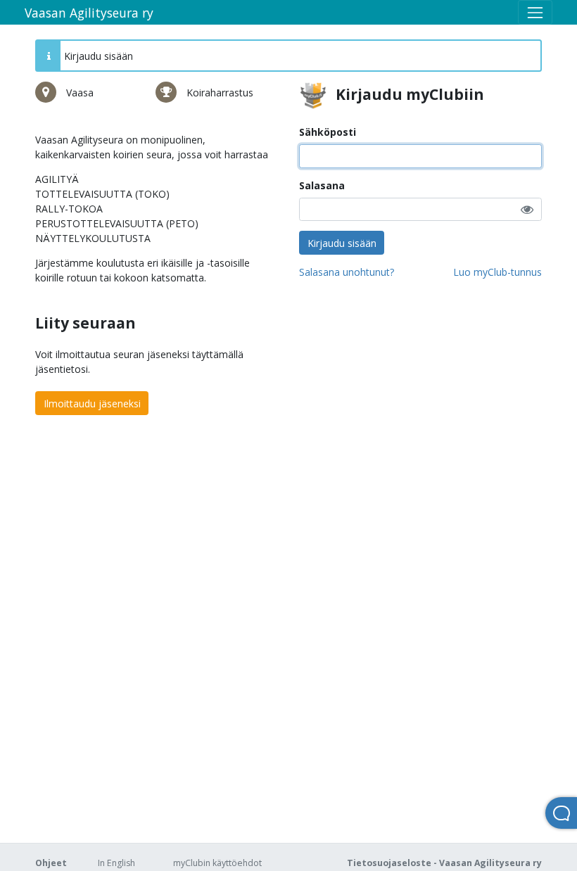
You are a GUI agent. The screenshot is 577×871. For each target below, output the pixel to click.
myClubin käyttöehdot (217, 863)
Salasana (322, 185)
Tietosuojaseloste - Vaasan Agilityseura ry (444, 863)
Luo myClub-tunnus (497, 272)
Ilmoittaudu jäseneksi (92, 403)
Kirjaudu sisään (341, 243)
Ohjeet (51, 863)
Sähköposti (327, 132)
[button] (527, 209)
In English (116, 863)
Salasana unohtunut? (346, 272)
